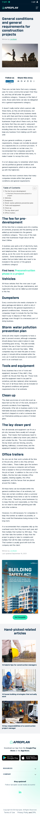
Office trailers (10, 213)
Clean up (8, 208)
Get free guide (20, 617)
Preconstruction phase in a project (18, 272)
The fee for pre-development (15, 191)
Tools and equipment (12, 205)
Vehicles (8, 198)
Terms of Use (9, 812)
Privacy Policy (22, 812)
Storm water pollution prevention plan (19, 203)
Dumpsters (9, 200)
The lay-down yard (11, 210)
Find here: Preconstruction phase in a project (19, 195)
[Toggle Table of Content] (33, 188)
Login (33, 2)
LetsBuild (13, 39)
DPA (34, 812)
